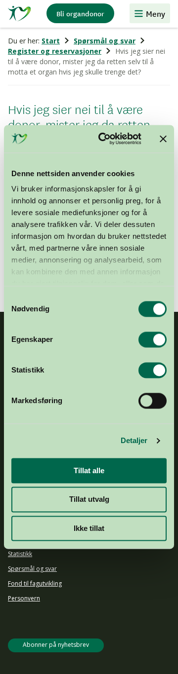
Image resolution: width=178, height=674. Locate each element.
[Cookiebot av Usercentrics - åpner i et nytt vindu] (104, 138)
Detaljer (134, 440)
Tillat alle (89, 470)
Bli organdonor (80, 13)
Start (51, 40)
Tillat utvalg (89, 499)
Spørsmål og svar (104, 40)
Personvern (24, 598)
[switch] (152, 339)
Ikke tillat (89, 528)
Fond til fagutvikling (35, 583)
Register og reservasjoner (54, 51)
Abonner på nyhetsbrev (56, 644)
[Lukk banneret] (163, 138)
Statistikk (20, 554)
